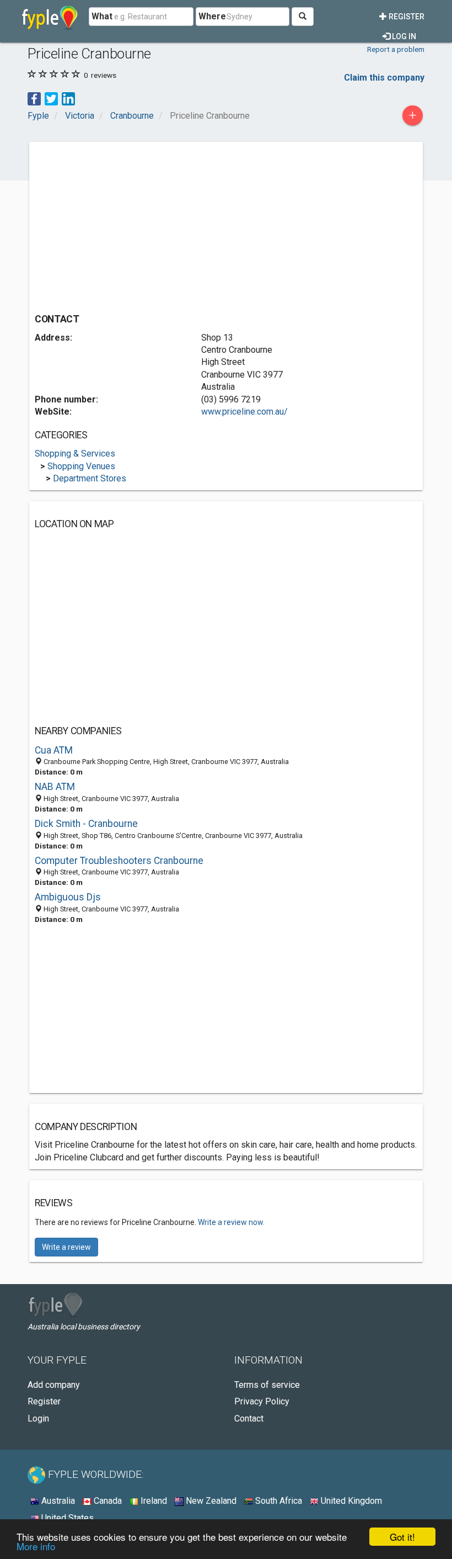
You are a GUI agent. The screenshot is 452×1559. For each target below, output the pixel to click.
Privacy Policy (261, 1401)
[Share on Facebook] (34, 98)
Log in (403, 36)
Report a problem (395, 49)
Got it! (402, 1537)
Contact (248, 1418)
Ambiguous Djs (68, 897)
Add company (54, 1385)
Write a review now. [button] (231, 1222)
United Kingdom (350, 1501)
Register (405, 16)
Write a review (66, 1247)
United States (66, 1518)
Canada (107, 1501)
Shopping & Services (75, 453)
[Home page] (49, 16)
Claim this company (384, 77)
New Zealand (210, 1501)
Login (38, 1418)
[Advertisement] (127, 224)
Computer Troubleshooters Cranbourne (119, 860)
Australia (57, 1501)
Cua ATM (54, 750)
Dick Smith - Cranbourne (86, 823)
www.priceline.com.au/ (244, 411)
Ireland (152, 1501)
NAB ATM (55, 786)
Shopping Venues (81, 466)
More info (36, 1546)
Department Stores (89, 478)
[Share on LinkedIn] (68, 98)
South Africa (277, 1501)
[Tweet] (51, 98)
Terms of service (267, 1385)
